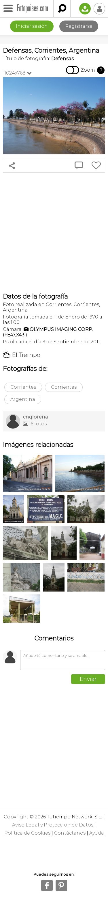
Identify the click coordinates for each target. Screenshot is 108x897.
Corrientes (23, 387)
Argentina (22, 399)
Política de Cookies (27, 833)
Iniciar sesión (32, 26)
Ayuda (96, 833)
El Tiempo (21, 354)
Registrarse (78, 26)
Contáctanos (70, 833)
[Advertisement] (54, 232)
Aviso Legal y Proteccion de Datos (52, 825)
